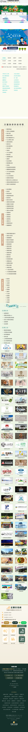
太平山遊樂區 (9, 152)
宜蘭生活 (8, 221)
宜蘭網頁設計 (9, 223)
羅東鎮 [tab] (19, 60)
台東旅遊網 (9, 707)
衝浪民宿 (8, 197)
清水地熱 (8, 148)
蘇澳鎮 (7, 295)
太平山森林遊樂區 (10, 171)
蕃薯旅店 (4, 80)
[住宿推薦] (17, 13)
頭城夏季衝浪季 (9, 195)
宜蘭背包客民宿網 (10, 202)
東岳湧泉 (8, 173)
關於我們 (22, 709)
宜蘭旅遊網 (8, 244)
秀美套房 (4, 92)
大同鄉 (7, 300)
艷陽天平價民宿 (6, 86)
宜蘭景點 (8, 219)
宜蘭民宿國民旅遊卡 (11, 233)
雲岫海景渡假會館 (6, 88)
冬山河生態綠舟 (9, 175)
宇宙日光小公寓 (6, 73)
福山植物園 (8, 161)
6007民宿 (4, 84)
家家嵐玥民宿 (16, 84)
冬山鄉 (7, 293)
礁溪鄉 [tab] (9, 57)
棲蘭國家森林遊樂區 (11, 169)
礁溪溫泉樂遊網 (9, 242)
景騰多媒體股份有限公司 (11, 715)
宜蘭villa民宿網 (9, 210)
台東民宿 (22, 703)
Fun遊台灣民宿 (9, 269)
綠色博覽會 (8, 189)
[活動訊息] (5, 13)
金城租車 (6, 321)
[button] (2, 36)
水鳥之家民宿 (16, 73)
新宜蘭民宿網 (9, 258)
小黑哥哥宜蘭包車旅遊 (9, 317)
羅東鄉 (7, 285)
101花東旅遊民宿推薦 (11, 273)
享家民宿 (16, 90)
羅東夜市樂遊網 (9, 239)
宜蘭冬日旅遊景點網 (11, 184)
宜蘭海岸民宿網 (9, 208)
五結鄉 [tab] (9, 63)
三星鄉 (7, 287)
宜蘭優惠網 (8, 237)
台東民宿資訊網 (15, 703)
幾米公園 (8, 133)
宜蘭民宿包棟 (14, 696)
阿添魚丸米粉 (7, 343)
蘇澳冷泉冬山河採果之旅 (12, 180)
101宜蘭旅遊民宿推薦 (11, 271)
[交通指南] (11, 13)
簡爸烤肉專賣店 (7, 330)
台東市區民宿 (6, 705)
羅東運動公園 (9, 163)
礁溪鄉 (7, 278)
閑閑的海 (4, 77)
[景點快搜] (22, 13)
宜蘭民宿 (11, 694)
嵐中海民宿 (5, 82)
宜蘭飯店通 (8, 261)
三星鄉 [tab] (14, 60)
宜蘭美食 (8, 214)
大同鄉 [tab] (9, 60)
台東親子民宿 (21, 705)
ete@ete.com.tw (14, 685)
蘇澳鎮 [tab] (14, 63)
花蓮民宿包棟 (7, 703)
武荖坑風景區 (9, 141)
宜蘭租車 (8, 212)
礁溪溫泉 (8, 154)
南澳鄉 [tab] (19, 63)
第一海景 (16, 77)
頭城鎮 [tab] (4, 57)
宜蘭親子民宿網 (9, 204)
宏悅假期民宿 (16, 82)
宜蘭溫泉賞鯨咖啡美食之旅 (12, 182)
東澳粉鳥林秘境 (9, 177)
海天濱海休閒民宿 (17, 88)
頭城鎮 (7, 289)
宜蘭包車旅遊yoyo (8, 315)
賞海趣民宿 (16, 86)
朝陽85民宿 (5, 90)
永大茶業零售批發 (8, 340)
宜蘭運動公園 (9, 156)
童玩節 (7, 191)
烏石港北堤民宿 (17, 75)
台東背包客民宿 (13, 705)
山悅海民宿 (16, 80)
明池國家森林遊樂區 (11, 167)
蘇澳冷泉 (8, 144)
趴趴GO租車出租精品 (9, 319)
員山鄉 (7, 280)
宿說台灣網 (8, 265)
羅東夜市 (17, 698)
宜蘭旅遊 (8, 216)
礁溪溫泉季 (8, 193)
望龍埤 (7, 158)
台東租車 (4, 707)
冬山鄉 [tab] (4, 63)
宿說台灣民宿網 (6, 709)
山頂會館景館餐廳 (8, 338)
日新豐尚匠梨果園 (8, 332)
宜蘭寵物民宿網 (9, 206)
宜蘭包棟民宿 (7, 696)
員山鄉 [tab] (4, 60)
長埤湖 (7, 165)
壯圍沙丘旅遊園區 (10, 131)
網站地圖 (14, 711)
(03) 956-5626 (14, 683)
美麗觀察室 (8, 225)
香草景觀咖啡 (7, 334)
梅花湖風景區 (9, 146)
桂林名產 (6, 336)
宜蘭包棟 (8, 254)
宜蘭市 (7, 291)
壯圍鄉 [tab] (19, 57)
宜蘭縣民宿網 (9, 263)
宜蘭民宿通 (8, 250)
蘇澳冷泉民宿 (9, 199)
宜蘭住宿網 (8, 246)
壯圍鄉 (7, 297)
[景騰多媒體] (14, 723)
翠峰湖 (7, 150)
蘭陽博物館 (8, 129)
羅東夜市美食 (9, 135)
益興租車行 (6, 313)
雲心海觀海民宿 (6, 75)
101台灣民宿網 (15, 709)
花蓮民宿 (19, 700)
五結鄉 (7, 283)
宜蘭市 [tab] (14, 57)
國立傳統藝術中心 (10, 137)
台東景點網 (16, 707)
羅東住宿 (8, 256)
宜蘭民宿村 (8, 248)
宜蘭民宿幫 (8, 252)
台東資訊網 (22, 707)
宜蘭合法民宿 (9, 235)
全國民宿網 (8, 267)
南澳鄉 (7, 302)
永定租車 (6, 323)
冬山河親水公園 (9, 139)
